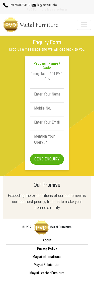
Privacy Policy (47, 248)
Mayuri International (47, 257)
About (47, 240)
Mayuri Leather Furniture (47, 273)
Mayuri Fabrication (47, 265)
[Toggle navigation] (84, 25)
